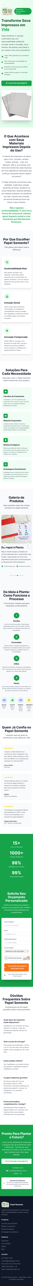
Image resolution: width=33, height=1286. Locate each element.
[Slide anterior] (5, 545)
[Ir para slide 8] (22, 575)
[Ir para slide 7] (20, 575)
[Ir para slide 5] (17, 575)
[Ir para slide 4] (15, 575)
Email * (6, 930)
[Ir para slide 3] (13, 575)
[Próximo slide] (28, 545)
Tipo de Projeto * (9, 948)
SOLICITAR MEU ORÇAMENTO (16, 1161)
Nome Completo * (9, 922)
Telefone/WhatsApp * (10, 939)
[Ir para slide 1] (10, 575)
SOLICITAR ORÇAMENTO (17, 83)
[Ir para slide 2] (12, 575)
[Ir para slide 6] (19, 575)
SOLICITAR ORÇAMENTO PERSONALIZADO (17, 967)
